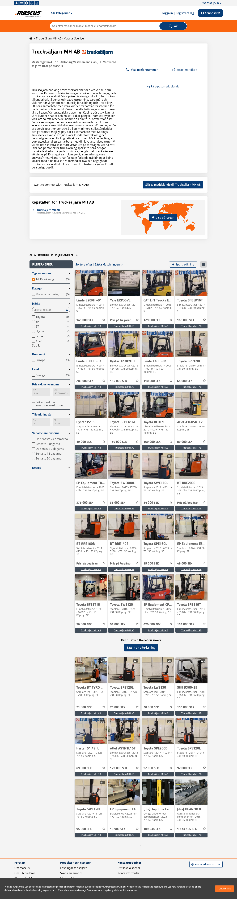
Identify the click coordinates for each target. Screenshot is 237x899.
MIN (34, 390)
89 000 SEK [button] (184, 442)
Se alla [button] (36, 345)
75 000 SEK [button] (117, 707)
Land (35, 369)
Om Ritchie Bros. (25, 873)
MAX (55, 390)
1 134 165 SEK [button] (187, 829)
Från (34, 420)
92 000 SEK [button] (151, 768)
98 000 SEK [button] (84, 624)
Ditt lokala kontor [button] (129, 868)
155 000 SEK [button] (118, 381)
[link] (91, 283)
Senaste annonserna (46, 433)
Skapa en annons (71, 873)
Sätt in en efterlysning (141, 648)
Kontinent (38, 354)
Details (36, 467)
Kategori (37, 288)
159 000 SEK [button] (118, 442)
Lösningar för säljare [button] (73, 868)
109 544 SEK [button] (151, 829)
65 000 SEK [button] (184, 381)
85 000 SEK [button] (151, 563)
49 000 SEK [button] (84, 442)
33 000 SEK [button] (117, 502)
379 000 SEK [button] (84, 502)
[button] (51, 264)
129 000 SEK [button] (151, 320)
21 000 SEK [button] (84, 707)
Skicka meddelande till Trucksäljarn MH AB (173, 185)
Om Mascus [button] (22, 868)
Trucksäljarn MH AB (91, 326)
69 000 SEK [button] (84, 768)
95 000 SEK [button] (84, 829)
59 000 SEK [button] (117, 624)
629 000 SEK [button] (151, 624)
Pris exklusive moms (45, 384)
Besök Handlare (186, 70)
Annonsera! (212, 13)
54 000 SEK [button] (151, 502)
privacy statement (115, 890)
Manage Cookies (86, 890)
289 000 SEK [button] (84, 381)
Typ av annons (42, 273)
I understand (224, 888)
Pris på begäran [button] (120, 320)
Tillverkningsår (42, 414)
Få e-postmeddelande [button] (165, 86)
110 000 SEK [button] (151, 381)
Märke (36, 303)
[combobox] (191, 864)
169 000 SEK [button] (185, 320)
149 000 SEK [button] (84, 320)
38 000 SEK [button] (151, 707)
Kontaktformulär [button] (128, 873)
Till (55, 420)
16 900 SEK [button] (117, 829)
